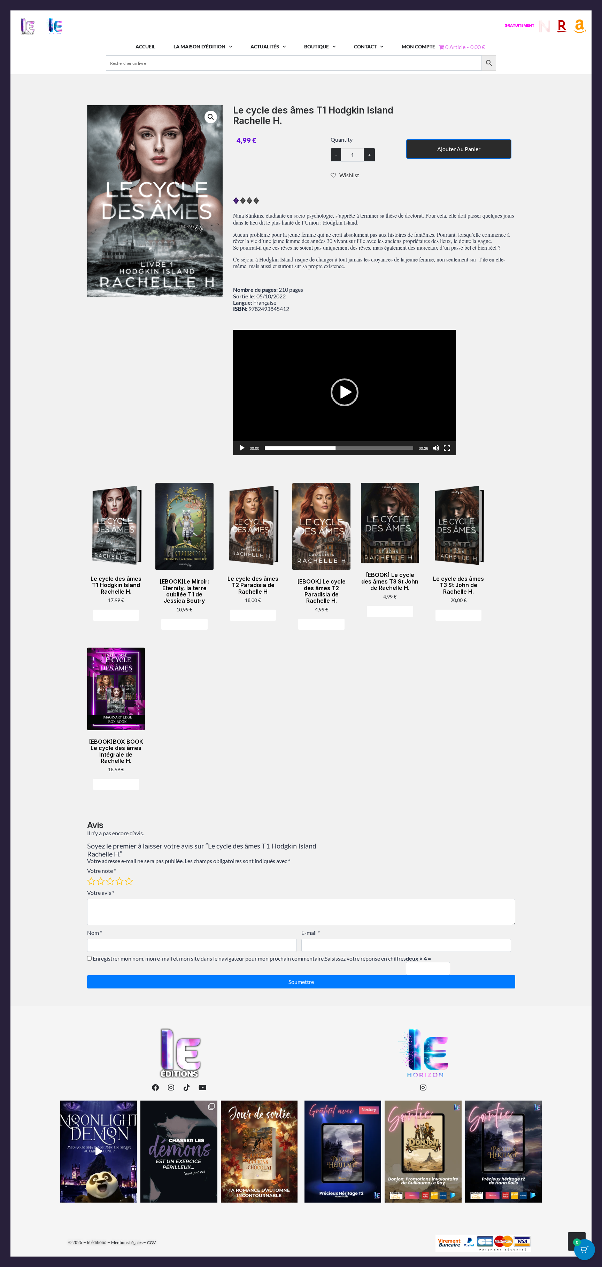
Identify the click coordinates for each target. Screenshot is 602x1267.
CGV (151, 1242)
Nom (94, 933)
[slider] (339, 448)
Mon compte (418, 46)
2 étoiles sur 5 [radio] (101, 881)
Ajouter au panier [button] (118, 615)
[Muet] (435, 448)
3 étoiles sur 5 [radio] (110, 881)
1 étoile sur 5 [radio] (91, 881)
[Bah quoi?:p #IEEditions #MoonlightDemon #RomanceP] (98, 1152)
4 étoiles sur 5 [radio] (119, 881)
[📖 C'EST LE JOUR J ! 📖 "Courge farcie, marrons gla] (259, 1152)
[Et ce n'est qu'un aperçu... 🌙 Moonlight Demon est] (178, 1152)
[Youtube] (202, 1088)
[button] (210, 117)
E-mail (310, 933)
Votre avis (100, 893)
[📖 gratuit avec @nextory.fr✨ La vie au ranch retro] (342, 1152)
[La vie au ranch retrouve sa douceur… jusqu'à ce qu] (503, 1152)
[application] (344, 392)
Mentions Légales (127, 1242)
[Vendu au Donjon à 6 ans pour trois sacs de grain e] (423, 1152)
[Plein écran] (446, 448)
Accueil (145, 46)
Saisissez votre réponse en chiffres (365, 958)
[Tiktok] (187, 1088)
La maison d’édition (199, 46)
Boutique (316, 46)
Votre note (101, 871)
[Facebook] (155, 1088)
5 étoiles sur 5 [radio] (129, 881)
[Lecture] (242, 448)
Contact (365, 46)
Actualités (264, 46)
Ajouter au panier (458, 149)
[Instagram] (171, 1088)
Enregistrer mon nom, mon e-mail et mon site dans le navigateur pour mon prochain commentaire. (209, 958)
